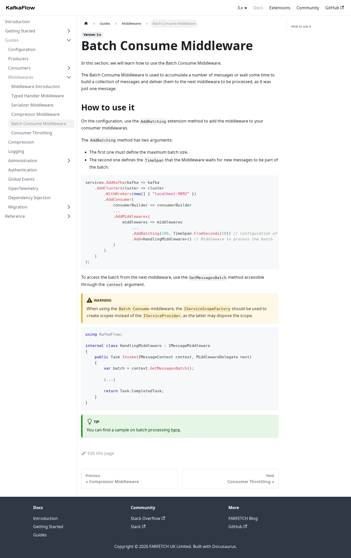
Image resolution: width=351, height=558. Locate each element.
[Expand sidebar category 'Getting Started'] (69, 31)
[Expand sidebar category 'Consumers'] (69, 68)
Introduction (45, 518)
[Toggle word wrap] (262, 182)
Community (308, 8)
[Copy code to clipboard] (272, 182)
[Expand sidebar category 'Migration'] (69, 207)
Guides (40, 535)
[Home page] (86, 24)
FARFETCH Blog (243, 518)
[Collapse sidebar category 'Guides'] (69, 40)
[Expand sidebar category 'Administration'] (69, 160)
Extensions (279, 8)
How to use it (301, 26)
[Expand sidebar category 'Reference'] (69, 216)
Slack (136, 526)
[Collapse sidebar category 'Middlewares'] (69, 77)
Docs (258, 8)
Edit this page (101, 453)
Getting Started (48, 526)
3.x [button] (240, 8)
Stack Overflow (145, 518)
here (175, 430)
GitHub (332, 8)
